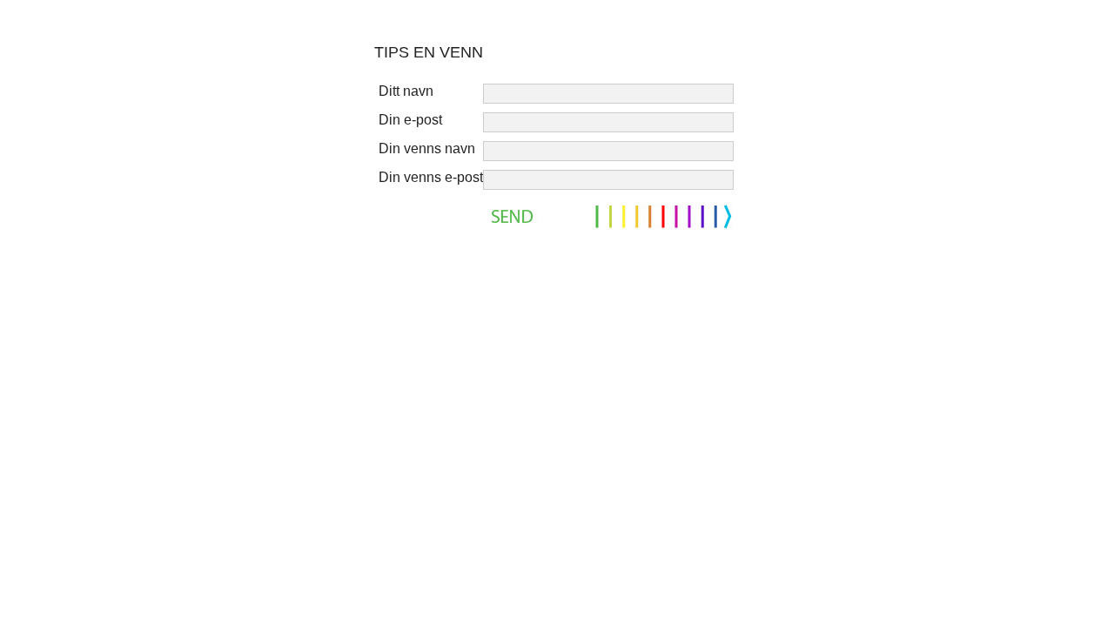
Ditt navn (406, 91)
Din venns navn (427, 148)
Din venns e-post (431, 177)
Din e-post (410, 119)
